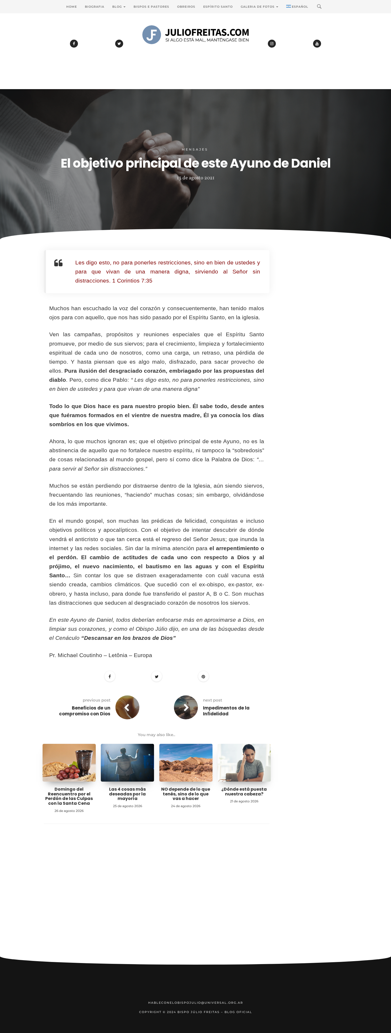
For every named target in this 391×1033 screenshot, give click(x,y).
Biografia (94, 7)
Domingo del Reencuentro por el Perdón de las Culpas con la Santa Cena (69, 796)
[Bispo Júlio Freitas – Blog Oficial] (195, 49)
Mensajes (195, 149)
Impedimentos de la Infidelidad (226, 711)
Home (71, 7)
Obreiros (186, 7)
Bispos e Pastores (151, 7)
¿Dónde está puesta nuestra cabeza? (244, 791)
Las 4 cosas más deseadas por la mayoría (127, 794)
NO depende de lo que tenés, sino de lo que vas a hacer (185, 794)
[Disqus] (156, 898)
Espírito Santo (218, 7)
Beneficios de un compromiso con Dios (84, 711)
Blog (117, 7)
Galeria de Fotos (258, 7)
